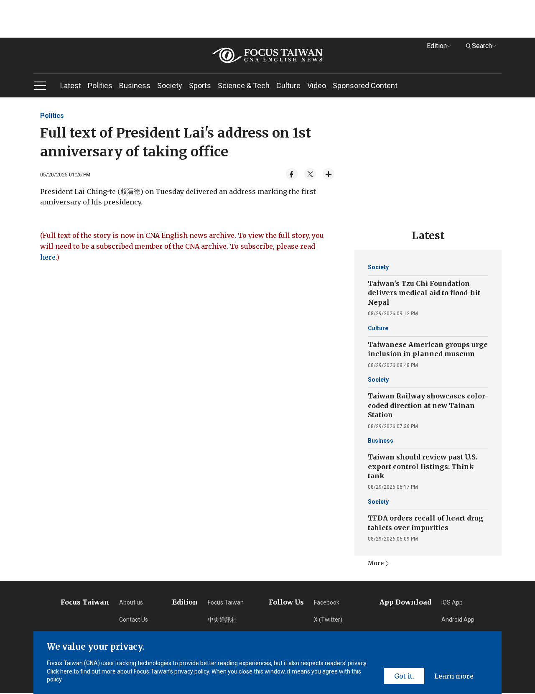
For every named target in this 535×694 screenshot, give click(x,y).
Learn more (454, 676)
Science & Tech (244, 85)
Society (169, 85)
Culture (288, 85)
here (48, 257)
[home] (267, 55)
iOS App (452, 602)
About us (131, 602)
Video (316, 85)
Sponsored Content (365, 85)
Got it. (404, 676)
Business (134, 85)
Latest (70, 85)
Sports (200, 85)
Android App (457, 619)
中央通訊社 (222, 619)
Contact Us (133, 619)
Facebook (326, 602)
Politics (100, 85)
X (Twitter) (328, 619)
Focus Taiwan (226, 602)
